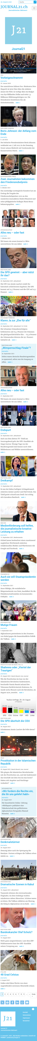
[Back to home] (14, 8)
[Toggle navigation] (34, 8)
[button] (2, 1002)
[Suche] (35, 2)
